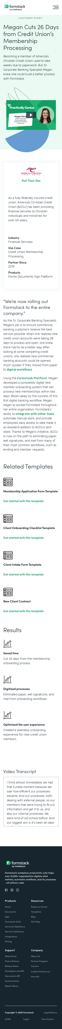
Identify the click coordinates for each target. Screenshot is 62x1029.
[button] (31, 115)
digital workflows (19, 369)
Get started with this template (23, 501)
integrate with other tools (35, 414)
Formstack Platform (32, 378)
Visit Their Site (31, 181)
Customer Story (30, 18)
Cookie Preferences (40, 971)
